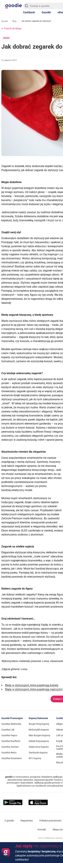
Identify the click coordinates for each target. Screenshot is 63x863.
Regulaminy (26, 820)
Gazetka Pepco (9, 735)
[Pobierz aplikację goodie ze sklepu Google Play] (12, 802)
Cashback (29, 12)
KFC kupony (35, 758)
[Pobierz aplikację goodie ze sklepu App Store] (38, 802)
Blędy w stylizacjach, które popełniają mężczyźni (33, 689)
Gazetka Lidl (7, 729)
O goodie (9, 820)
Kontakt (42, 829)
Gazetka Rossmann (11, 758)
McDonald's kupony (39, 729)
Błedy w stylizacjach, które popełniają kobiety (31, 685)
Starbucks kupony (38, 752)
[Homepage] (13, 6)
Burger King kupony (39, 724)
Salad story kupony (39, 746)
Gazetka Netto (8, 752)
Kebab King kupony (39, 741)
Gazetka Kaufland (10, 741)
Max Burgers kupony (39, 735)
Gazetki (46, 12)
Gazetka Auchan (10, 746)
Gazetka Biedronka (11, 724)
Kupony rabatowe (38, 718)
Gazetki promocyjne (12, 718)
